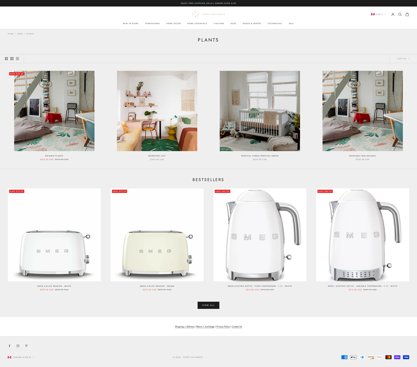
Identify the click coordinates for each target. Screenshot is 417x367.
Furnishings (152, 23)
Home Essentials (197, 23)
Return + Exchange (205, 326)
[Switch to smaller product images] (11, 58)
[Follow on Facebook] (9, 345)
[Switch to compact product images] (17, 58)
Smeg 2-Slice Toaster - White (54, 286)
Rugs (233, 23)
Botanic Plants (54, 156)
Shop (20, 34)
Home (11, 34)
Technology (275, 23)
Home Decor (173, 23)
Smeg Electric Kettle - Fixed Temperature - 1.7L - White (260, 286)
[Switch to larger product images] (6, 58)
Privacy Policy (223, 326)
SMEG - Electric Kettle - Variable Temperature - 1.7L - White (363, 286)
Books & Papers (252, 23)
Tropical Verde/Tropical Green (260, 156)
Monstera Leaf (157, 156)
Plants (30, 34)
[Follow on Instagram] (18, 345)
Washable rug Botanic (362, 156)
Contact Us (237, 326)
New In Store (131, 23)
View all (208, 305)
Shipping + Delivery (184, 326)
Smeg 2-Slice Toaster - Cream (157, 286)
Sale (291, 23)
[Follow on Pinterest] (26, 345)
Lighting (219, 23)
